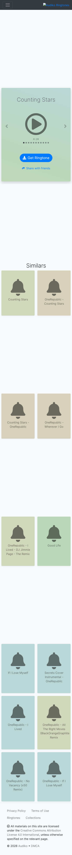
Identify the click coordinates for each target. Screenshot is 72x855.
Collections (33, 817)
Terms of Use (40, 810)
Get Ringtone (38, 158)
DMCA (35, 846)
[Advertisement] (36, 49)
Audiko (23, 846)
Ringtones (13, 817)
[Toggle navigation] (8, 4)
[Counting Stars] (36, 124)
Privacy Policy (16, 810)
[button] (6, 126)
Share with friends (38, 168)
